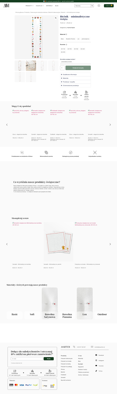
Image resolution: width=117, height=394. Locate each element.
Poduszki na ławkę (66, 364)
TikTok (100, 371)
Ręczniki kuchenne (66, 380)
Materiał (62, 34)
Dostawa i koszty (82, 369)
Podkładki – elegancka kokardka (58, 134)
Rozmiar (62, 44)
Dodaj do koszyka (78, 68)
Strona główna (19, 12)
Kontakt (80, 364)
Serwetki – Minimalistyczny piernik (52, 264)
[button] (55, 18)
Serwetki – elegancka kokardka (39, 134)
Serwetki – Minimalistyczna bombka (21, 264)
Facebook (101, 355)
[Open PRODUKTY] (32, 6)
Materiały (80, 358)
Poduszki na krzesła (66, 361)
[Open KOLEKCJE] (43, 6)
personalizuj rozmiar (66, 61)
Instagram (101, 360)
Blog (79, 361)
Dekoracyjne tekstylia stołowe (39, 12)
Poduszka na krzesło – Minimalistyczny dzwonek (87, 264)
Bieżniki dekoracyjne (54, 12)
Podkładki (63, 374)
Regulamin (81, 366)
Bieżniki (63, 372)
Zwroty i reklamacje (83, 375)
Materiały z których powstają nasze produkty (27, 284)
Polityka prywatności (83, 372)
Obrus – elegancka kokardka (19, 134)
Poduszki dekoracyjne (66, 358)
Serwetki (63, 377)
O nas (80, 355)
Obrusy (63, 369)
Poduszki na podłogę (66, 366)
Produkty (27, 12)
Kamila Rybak (71, 27)
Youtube (101, 366)
